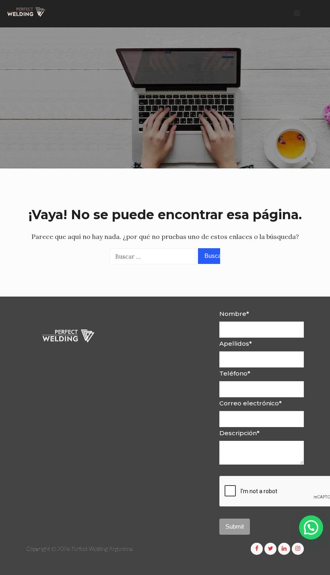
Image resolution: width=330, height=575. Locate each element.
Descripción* (239, 433)
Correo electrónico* (250, 403)
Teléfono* (234, 373)
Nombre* (234, 314)
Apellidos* (235, 343)
